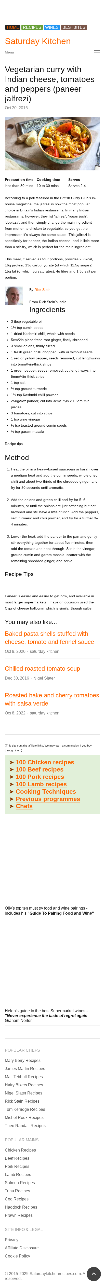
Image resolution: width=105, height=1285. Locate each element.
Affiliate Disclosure (22, 1248)
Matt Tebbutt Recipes (24, 1077)
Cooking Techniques (46, 791)
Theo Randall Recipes (25, 1126)
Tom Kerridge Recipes (25, 1109)
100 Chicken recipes (45, 762)
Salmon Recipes (20, 1183)
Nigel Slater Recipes (23, 1093)
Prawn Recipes (19, 1215)
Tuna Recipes (17, 1191)
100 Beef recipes (39, 769)
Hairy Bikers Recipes (24, 1085)
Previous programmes (48, 798)
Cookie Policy (17, 1256)
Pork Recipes (17, 1166)
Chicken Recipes (20, 1150)
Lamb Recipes (18, 1174)
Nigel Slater (44, 678)
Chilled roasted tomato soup (42, 668)
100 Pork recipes (40, 776)
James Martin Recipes (25, 1068)
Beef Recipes (17, 1158)
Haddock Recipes (21, 1207)
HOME (13, 27)
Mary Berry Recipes (23, 1060)
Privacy (11, 1240)
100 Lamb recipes (41, 784)
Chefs (24, 806)
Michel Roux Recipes (24, 1117)
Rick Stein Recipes (22, 1101)
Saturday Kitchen (38, 41)
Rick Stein (42, 290)
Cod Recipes (17, 1199)
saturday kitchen (44, 651)
